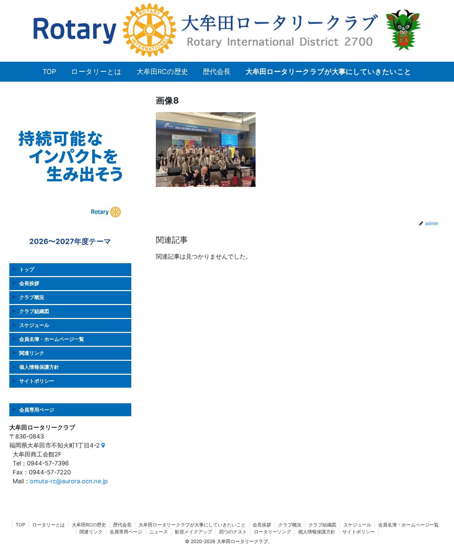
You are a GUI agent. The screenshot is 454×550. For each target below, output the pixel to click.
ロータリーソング (272, 531)
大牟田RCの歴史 (89, 524)
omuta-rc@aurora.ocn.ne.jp (69, 481)
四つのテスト (233, 531)
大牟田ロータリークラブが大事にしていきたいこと (192, 524)
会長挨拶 (29, 283)
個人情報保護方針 (39, 367)
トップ (26, 269)
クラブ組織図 (34, 311)
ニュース (158, 531)
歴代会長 (122, 524)
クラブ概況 (31, 297)
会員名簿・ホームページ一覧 (51, 339)
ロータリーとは (48, 524)
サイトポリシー (36, 381)
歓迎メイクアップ (193, 531)
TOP (20, 524)
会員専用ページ (36, 410)
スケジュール (34, 325)
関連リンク (31, 353)
